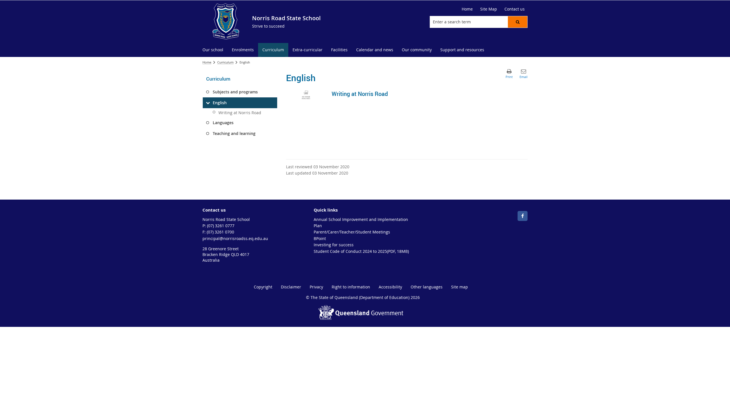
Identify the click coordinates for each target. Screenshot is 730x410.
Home (206, 62)
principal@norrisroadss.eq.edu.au (235, 238)
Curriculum (225, 62)
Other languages (427, 287)
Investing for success (334, 244)
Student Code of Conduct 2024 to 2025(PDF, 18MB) (361, 251)
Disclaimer (291, 287)
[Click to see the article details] (306, 94)
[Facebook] (523, 216)
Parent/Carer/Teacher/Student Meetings (352, 232)
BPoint (320, 238)
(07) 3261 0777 (220, 225)
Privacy (316, 287)
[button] (517, 22)
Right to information (351, 287)
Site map (459, 287)
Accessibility (390, 287)
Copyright (263, 287)
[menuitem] (213, 50)
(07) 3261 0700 (220, 232)
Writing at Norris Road (239, 112)
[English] (208, 102)
